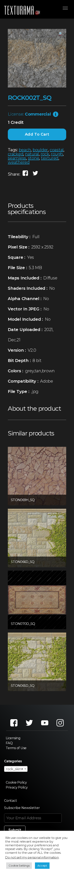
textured (49, 158)
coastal (57, 149)
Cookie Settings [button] (19, 865)
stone (33, 158)
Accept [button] (42, 865)
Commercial (38, 114)
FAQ (9, 743)
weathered (19, 162)
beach (25, 149)
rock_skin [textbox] (14, 769)
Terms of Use (16, 748)
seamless (17, 158)
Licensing (13, 738)
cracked (15, 153)
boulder (40, 149)
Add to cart (37, 134)
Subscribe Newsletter (22, 808)
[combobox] (16, 769)
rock (45, 153)
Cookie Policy (16, 782)
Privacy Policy (17, 787)
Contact (10, 801)
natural (32, 153)
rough (57, 153)
